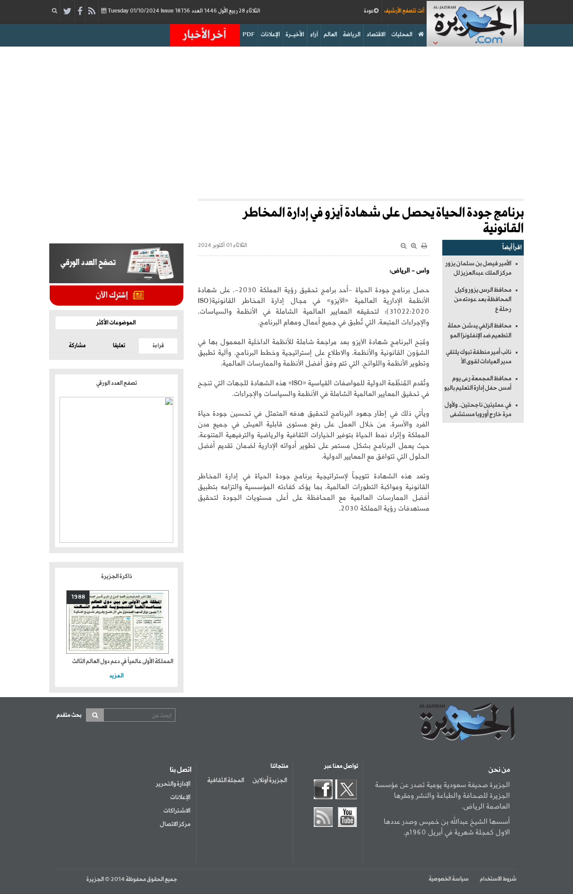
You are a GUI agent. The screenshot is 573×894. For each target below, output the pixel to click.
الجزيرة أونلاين (269, 780)
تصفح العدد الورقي (116, 383)
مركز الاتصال (175, 824)
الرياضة (351, 35)
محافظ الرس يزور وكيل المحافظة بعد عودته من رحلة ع (482, 299)
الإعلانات (270, 35)
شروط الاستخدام (498, 879)
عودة (369, 11)
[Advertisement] (286, 122)
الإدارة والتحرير (173, 784)
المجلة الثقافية (225, 780)
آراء (314, 35)
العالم (330, 35)
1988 (78, 597)
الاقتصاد (376, 35)
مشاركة (77, 346)
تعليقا (119, 346)
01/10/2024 (183, 11)
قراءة (158, 346)
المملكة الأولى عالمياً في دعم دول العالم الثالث (122, 661)
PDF (249, 35)
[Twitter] (67, 11)
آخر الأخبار (204, 35)
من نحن (499, 770)
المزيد (116, 676)
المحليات (401, 35)
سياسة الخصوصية (449, 879)
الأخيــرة (295, 35)
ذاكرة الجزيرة (116, 576)
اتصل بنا (181, 770)
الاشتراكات (176, 811)
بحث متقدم (68, 715)
